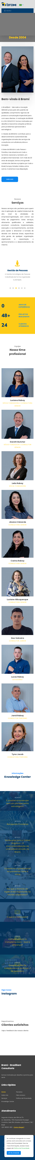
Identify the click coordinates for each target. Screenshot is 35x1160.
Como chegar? (19, 1127)
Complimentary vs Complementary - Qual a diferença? (17, 942)
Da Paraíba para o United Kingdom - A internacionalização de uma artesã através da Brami (17, 846)
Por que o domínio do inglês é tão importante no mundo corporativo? (17, 892)
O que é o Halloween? (17, 917)
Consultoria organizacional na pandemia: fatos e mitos (17, 871)
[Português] (21, 5)
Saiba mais (9, 179)
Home (3, 1092)
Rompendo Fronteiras (17, 824)
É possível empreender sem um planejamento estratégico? (17, 803)
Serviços (4, 1098)
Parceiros (19, 1092)
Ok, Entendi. (14, 1153)
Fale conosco (20, 1095)
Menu (8, 11)
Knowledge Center (7, 1101)
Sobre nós (4, 1095)
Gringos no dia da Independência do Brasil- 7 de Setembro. (17, 968)
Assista (12, 922)
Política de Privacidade (24, 1098)
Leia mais (12, 807)
